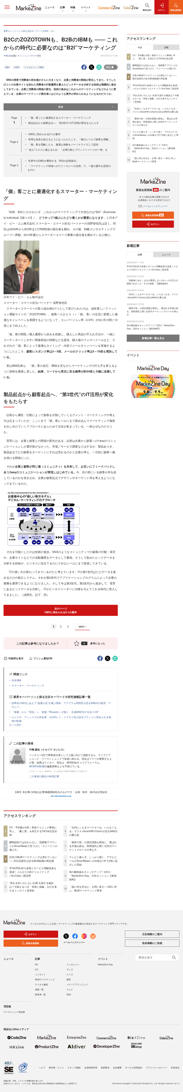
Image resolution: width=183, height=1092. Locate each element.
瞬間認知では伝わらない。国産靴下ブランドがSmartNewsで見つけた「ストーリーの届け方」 (33, 845)
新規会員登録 (154, 215)
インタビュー (72, 964)
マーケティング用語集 (14, 1011)
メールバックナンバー (155, 206)
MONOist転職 (36, 766)
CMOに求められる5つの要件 (44, 134)
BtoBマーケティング (45, 979)
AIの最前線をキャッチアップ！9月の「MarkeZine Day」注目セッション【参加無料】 (93, 875)
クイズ (69, 974)
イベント (86, 7)
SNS (68, 994)
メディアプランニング (77, 984)
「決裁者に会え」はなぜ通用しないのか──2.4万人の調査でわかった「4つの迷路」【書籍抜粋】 (152, 282)
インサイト (40, 974)
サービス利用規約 (133, 1067)
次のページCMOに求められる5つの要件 (60, 610)
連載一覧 (39, 989)
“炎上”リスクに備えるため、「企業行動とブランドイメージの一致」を (68, 149)
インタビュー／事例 (33, 67)
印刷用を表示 (15, 658)
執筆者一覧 (40, 994)
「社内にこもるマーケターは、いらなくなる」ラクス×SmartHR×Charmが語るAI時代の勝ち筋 (93, 831)
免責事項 (105, 1067)
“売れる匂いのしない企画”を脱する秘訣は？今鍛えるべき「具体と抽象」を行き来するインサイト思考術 (33, 886)
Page (14, 142)
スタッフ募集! (74, 1067)
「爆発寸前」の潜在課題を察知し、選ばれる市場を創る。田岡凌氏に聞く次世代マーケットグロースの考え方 (93, 845)
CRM (16, 67)
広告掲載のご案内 (152, 934)
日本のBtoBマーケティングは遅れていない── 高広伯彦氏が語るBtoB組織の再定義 (33, 859)
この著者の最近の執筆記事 (44, 776)
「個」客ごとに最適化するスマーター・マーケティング (59, 117)
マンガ (69, 969)
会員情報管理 (90, 1067)
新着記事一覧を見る (153, 338)
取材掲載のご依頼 (152, 943)
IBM (7, 67)
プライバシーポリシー (156, 1067)
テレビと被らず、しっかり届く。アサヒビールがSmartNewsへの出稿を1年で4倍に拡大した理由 (93, 860)
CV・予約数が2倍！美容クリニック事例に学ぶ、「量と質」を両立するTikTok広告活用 (33, 831)
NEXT (82, 626)
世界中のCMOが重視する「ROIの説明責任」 (53, 160)
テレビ (69, 989)
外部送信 (175, 1067)
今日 (140, 47)
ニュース (50, 7)
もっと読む (15, 724)
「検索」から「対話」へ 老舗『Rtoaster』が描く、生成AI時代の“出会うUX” (55, 712)
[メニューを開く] (7, 7)
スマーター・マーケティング (28, 685)
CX (36, 969)
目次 (60, 106)
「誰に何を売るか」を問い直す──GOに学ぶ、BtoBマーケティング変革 (93, 888)
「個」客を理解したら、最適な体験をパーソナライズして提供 (63, 144)
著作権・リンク (56, 1067)
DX (36, 964)
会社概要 (117, 1067)
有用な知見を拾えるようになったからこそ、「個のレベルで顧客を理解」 (69, 139)
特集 (72, 7)
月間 (166, 47)
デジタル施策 (41, 984)
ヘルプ (42, 1067)
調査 (68, 979)
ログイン (155, 224)
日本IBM (16, 680)
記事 (62, 7)
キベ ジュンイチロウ (27, 55)
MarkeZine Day (105, 964)
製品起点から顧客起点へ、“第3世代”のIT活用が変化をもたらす (63, 123)
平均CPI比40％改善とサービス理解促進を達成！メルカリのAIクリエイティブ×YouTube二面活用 (32, 871)
